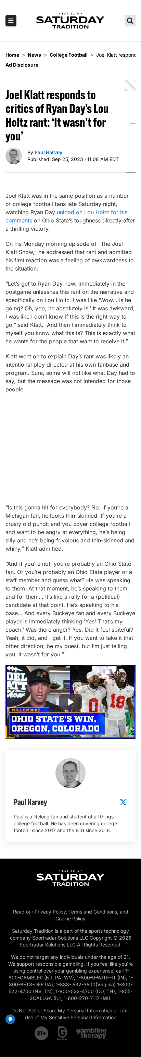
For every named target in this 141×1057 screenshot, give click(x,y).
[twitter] (123, 802)
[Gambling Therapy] (91, 1033)
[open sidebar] (10, 20)
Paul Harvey (48, 152)
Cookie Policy (70, 918)
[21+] (42, 1033)
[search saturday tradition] (130, 20)
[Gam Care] (62, 1033)
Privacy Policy (50, 912)
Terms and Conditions (92, 912)
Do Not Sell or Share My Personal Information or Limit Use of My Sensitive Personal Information (70, 1014)
